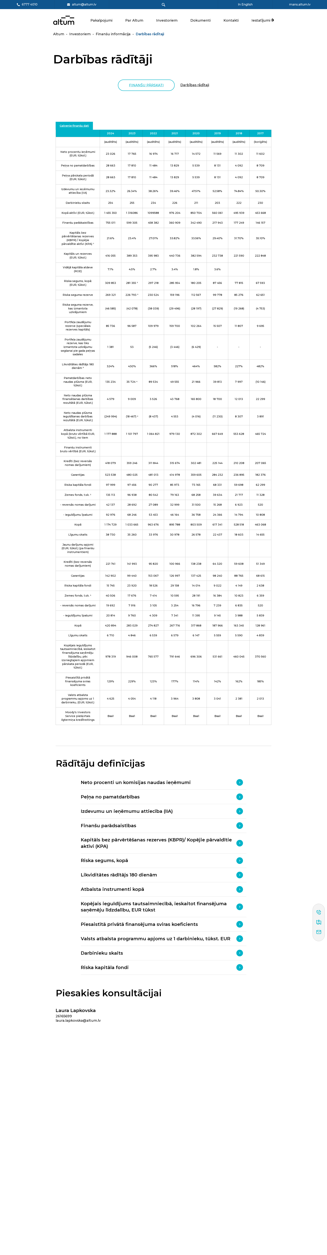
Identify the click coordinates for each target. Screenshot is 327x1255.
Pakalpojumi (101, 20)
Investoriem (167, 20)
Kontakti (231, 20)
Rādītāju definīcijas (100, 763)
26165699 (64, 1016)
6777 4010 (29, 4)
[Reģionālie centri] (318, 922)
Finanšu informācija (113, 34)
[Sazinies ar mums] (318, 932)
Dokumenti (200, 20)
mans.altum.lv (300, 4)
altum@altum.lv (84, 4)
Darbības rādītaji (194, 85)
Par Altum (134, 20)
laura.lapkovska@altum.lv (78, 1020)
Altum (58, 34)
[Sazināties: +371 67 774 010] (318, 912)
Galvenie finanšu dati (74, 125)
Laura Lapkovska (76, 1010)
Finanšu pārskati (146, 85)
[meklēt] (163, 4)
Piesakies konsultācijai (109, 993)
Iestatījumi (261, 20)
